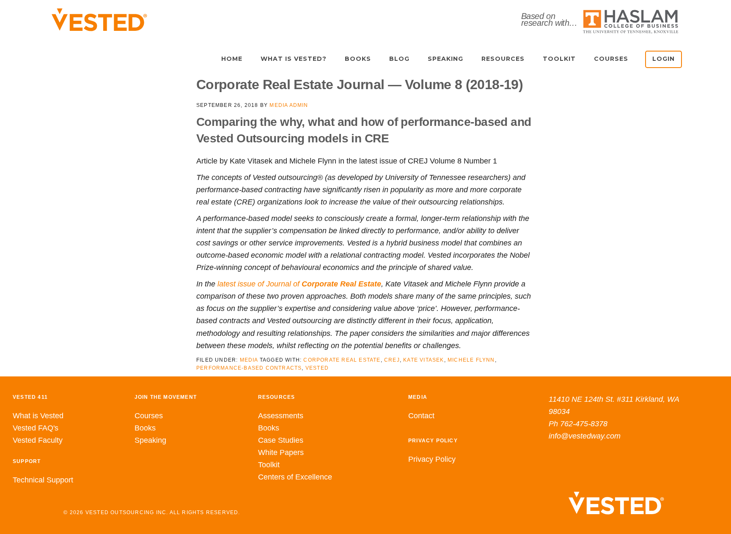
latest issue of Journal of (299, 284)
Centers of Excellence (295, 477)
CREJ (392, 360)
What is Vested (38, 415)
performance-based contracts (249, 368)
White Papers (281, 452)
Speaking (150, 440)
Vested (317, 368)
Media (249, 360)
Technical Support (43, 480)
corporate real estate (341, 360)
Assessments (280, 415)
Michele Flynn (471, 360)
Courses (149, 415)
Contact (421, 415)
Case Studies (280, 440)
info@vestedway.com (585, 436)
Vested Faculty (38, 440)
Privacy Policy (432, 459)
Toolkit (269, 464)
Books (145, 428)
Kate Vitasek (423, 360)
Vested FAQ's (35, 428)
